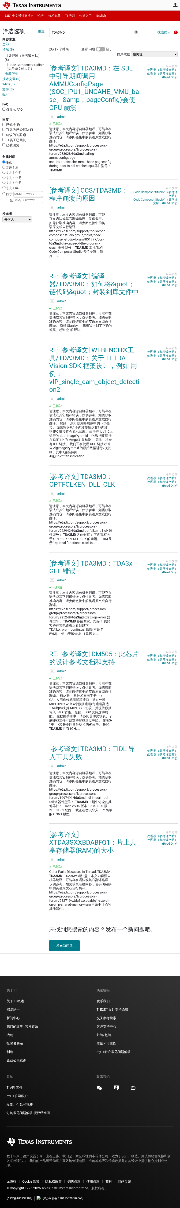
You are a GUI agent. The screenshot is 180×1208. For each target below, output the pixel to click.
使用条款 (93, 1181)
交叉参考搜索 (106, 1018)
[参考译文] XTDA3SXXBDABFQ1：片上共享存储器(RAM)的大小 (92, 842)
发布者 (7, 214)
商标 (108, 1181)
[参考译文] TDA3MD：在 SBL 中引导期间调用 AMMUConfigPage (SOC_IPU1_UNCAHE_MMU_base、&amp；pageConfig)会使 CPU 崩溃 (94, 88)
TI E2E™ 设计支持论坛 (112, 1009)
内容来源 (8, 39)
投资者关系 (15, 1043)
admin (61, 117)
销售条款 (74, 1181)
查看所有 (11, 74)
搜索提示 (164, 32)
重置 (41, 31)
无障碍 (11, 1181)
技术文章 (54, 15)
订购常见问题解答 (20, 1113)
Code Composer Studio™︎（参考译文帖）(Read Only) (155, 201)
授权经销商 (42, 1113)
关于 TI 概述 (15, 1001)
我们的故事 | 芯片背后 (22, 1026)
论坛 (41, 15)
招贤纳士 (13, 1009)
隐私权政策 (53, 1181)
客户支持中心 (106, 1026)
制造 (10, 1052)
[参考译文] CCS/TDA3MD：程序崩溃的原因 (88, 194)
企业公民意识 (16, 1060)
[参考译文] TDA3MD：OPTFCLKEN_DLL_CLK (82, 481)
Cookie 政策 (30, 1181)
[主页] (35, 5)
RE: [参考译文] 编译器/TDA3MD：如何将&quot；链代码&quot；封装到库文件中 (94, 284)
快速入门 (85, 15)
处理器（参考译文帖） (162, 69)
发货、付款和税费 (20, 1104)
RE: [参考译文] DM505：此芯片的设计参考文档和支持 (94, 658)
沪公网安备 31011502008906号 (63, 1198)
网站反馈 (124, 1181)
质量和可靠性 (107, 1043)
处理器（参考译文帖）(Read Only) (162, 75)
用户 (175, 5)
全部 (5, 44)
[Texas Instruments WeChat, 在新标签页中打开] (99, 1089)
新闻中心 (13, 1018)
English (101, 15)
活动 (10, 1035)
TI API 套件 (14, 1087)
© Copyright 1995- (24, 1188)
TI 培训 (70, 15)
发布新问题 (64, 946)
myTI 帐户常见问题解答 (114, 1052)
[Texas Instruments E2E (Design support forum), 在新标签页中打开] (116, 1089)
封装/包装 (104, 1035)
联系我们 (103, 1001)
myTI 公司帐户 (17, 1096)
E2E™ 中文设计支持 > (19, 15)
